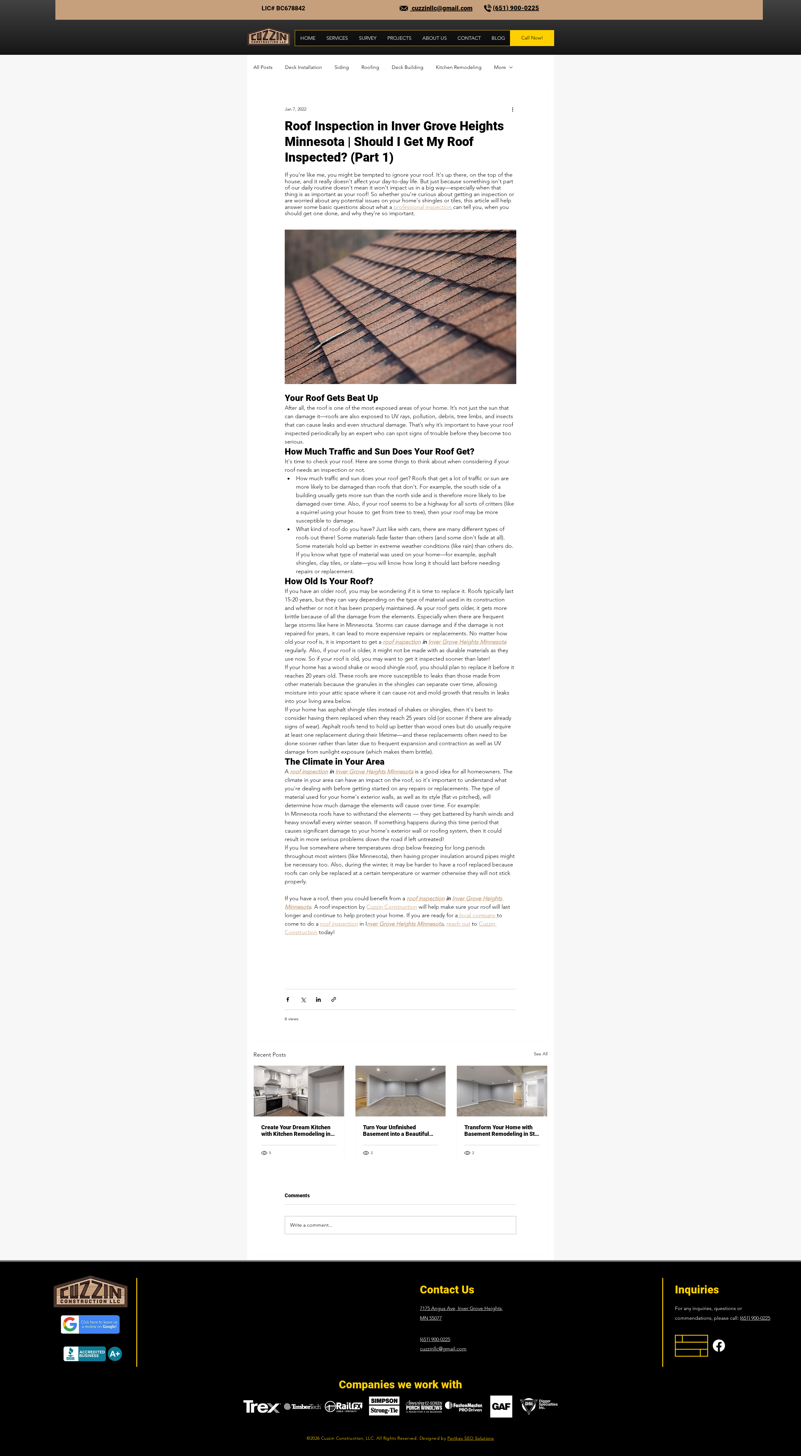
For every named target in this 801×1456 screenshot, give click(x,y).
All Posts (263, 67)
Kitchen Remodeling (459, 67)
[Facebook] (719, 1345)
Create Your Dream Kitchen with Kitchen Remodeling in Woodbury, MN (295, 1130)
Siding (341, 67)
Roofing (370, 67)
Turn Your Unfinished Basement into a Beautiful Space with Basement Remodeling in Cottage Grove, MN (396, 1130)
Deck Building (407, 67)
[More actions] (512, 109)
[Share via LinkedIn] (318, 999)
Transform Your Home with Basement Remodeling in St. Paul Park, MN (500, 1130)
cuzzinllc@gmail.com (441, 8)
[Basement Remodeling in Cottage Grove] (400, 1091)
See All (541, 1054)
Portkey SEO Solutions (470, 1438)
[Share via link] (334, 999)
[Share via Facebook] (288, 999)
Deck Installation (303, 67)
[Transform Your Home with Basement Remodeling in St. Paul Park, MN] (502, 1091)
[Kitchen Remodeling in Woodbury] (299, 1091)
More (500, 67)
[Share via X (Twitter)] (303, 999)
